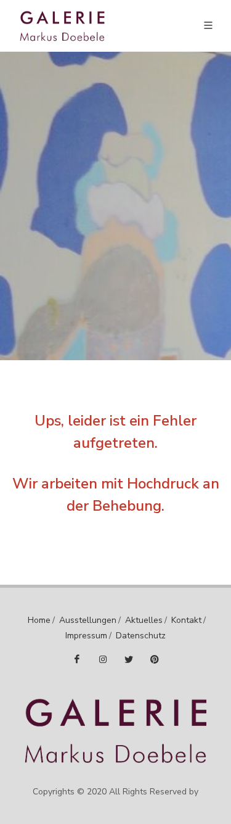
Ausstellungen (87, 620)
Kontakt (186, 620)
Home (39, 620)
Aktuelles (144, 620)
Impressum (86, 635)
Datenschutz (141, 635)
